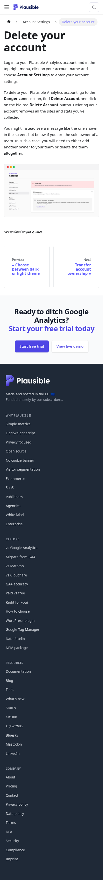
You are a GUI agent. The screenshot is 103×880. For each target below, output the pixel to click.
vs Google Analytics (22, 547)
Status (11, 707)
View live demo (70, 346)
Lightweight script (20, 433)
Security (12, 840)
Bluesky (12, 735)
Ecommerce (15, 478)
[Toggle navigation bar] (7, 7)
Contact (12, 795)
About (10, 777)
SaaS (10, 487)
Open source (16, 451)
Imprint (12, 859)
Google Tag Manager (23, 629)
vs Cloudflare (16, 575)
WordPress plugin (20, 620)
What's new (15, 698)
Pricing (11, 786)
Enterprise (14, 524)
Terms (11, 822)
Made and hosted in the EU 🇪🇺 (30, 394)
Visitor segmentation (23, 469)
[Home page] (9, 22)
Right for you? (17, 602)
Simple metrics (18, 424)
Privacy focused (18, 442)
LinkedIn (13, 753)
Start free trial (32, 346)
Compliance (15, 850)
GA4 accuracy (17, 584)
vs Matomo (15, 565)
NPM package (17, 647)
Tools (10, 689)
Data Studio (15, 638)
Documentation (18, 671)
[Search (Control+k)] (94, 7)
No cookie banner (20, 460)
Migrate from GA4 (20, 556)
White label (15, 514)
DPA (9, 831)
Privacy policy (17, 804)
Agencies (13, 505)
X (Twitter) (14, 726)
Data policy (15, 813)
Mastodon (14, 744)
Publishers (14, 496)
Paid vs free (15, 593)
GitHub (11, 717)
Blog (9, 680)
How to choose (18, 611)
